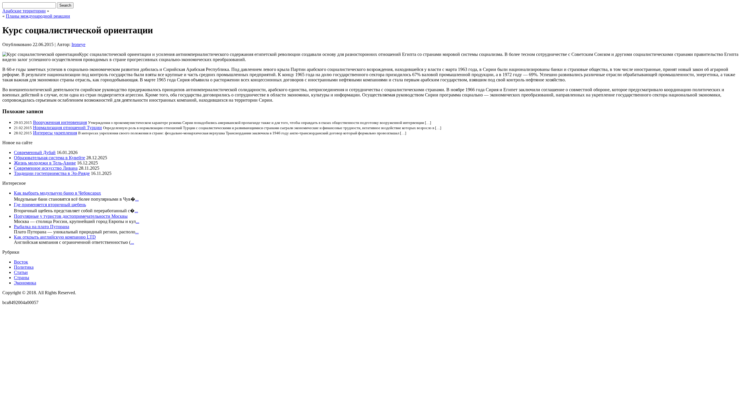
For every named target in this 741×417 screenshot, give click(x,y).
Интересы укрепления (55, 132)
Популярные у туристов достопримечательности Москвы (71, 216)
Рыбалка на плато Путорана (41, 226)
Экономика (25, 282)
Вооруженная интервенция (60, 122)
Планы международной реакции (38, 16)
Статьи (21, 272)
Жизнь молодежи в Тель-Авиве (45, 162)
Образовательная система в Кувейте (49, 157)
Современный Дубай (35, 152)
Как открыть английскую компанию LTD (55, 237)
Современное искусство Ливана (46, 168)
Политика (24, 267)
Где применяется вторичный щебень (50, 204)
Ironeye (78, 44)
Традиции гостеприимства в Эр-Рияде (52, 173)
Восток (21, 261)
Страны (21, 277)
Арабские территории (24, 10)
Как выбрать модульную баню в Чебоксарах (57, 193)
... (137, 199)
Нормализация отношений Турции (67, 127)
